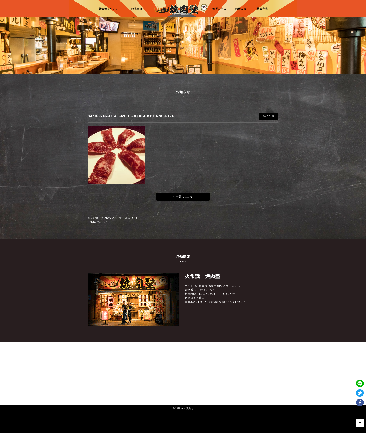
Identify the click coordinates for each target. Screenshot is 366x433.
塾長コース (219, 8)
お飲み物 (240, 8)
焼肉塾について (108, 8)
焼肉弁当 (262, 8)
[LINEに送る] (360, 376)
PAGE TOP (360, 423)
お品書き (136, 8)
